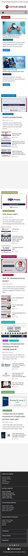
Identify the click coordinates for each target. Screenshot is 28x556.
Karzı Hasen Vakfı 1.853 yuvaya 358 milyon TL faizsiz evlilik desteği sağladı (19, 375)
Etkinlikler (5, 340)
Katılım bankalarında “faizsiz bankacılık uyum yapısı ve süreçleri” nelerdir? (18, 152)
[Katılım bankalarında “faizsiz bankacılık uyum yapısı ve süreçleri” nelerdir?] (6, 154)
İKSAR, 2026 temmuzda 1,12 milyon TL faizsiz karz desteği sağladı (18, 365)
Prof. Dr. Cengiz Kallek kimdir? (17, 305)
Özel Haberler (5, 483)
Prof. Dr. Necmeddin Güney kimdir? (18, 313)
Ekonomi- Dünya (6, 477)
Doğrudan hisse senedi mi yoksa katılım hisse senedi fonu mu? (18, 143)
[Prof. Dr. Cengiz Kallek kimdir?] (6, 306)
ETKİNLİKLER (5, 531)
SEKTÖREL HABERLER (7, 488)
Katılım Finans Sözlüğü (7, 520)
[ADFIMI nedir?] (6, 230)
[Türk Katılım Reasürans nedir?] (6, 249)
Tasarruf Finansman (7, 496)
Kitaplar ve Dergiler (7, 410)
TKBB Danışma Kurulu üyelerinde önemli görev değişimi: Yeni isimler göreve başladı (18, 238)
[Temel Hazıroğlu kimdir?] (6, 299)
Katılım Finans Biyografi (8, 275)
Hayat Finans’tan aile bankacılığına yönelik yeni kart (13, 70)
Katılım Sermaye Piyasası (8, 493)
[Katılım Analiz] (3, 12)
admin (11, 120)
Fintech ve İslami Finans (12, 117)
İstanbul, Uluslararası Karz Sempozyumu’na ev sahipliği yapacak (13, 346)
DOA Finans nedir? (10, 214)
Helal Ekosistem (6, 482)
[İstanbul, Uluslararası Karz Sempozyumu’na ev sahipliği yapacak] (14, 331)
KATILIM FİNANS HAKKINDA (9, 502)
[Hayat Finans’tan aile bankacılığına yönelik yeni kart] (14, 62)
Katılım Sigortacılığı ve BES (8, 494)
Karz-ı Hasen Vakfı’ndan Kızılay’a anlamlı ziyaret (18, 383)
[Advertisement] (14, 175)
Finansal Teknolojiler (7, 39)
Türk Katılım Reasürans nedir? (17, 248)
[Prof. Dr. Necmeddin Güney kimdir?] (6, 314)
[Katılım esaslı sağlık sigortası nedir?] (6, 135)
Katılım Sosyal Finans (14, 340)
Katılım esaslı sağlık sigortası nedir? (16, 134)
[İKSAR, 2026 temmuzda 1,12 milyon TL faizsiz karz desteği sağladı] (6, 366)
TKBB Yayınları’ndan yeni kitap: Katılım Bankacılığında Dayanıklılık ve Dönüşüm (19, 435)
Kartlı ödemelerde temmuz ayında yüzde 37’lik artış (12, 36)
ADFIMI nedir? (15, 229)
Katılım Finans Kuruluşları (8, 210)
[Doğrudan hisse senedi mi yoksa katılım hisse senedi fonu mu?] (6, 144)
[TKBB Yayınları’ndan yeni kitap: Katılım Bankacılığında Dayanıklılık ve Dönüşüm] (6, 436)
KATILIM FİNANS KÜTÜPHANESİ (10, 517)
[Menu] (26, 12)
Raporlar (4, 525)
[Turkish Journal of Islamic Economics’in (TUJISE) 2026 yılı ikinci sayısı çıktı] (14, 401)
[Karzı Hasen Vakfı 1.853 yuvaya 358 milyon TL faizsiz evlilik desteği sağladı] (6, 376)
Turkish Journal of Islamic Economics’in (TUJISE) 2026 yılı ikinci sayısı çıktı (14, 416)
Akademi (4, 480)
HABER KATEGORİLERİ (7, 474)
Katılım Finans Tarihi (7, 510)
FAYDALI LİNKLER (6, 535)
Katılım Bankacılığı (7, 74)
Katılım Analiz (10, 552)
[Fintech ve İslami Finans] (14, 105)
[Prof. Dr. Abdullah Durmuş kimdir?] (14, 266)
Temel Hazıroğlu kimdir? (18, 298)
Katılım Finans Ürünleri (8, 114)
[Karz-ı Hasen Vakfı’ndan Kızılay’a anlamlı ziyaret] (6, 384)
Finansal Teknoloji (6, 478)
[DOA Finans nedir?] (14, 202)
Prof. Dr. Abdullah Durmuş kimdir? (14, 279)
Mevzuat (4, 523)
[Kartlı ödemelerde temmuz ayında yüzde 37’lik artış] (14, 27)
